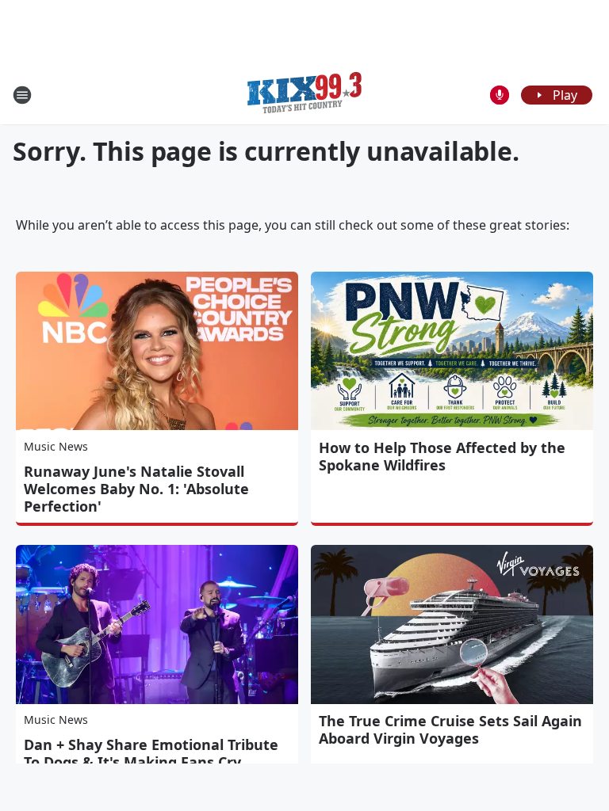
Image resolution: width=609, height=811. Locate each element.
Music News (56, 446)
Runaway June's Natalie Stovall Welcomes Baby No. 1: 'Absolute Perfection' (136, 489)
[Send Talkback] (499, 95)
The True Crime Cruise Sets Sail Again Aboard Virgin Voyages (450, 729)
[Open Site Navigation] (22, 95)
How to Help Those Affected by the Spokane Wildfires (442, 456)
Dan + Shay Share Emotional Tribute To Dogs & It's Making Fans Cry (151, 753)
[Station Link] (304, 94)
